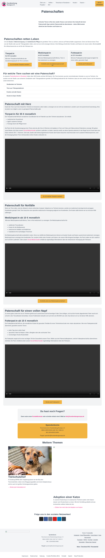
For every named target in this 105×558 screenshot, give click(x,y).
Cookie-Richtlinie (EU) (53, 556)
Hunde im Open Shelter (14, 96)
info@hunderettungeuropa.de (75, 416)
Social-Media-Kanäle (29, 130)
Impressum (25, 556)
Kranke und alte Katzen (14, 92)
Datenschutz (34, 556)
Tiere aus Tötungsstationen (15, 88)
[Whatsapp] (64, 519)
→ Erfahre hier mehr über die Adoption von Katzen (68, 507)
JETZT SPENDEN (99, 3)
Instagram (76, 535)
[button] (77, 2)
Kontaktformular (37, 416)
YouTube (90, 539)
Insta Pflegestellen (85, 535)
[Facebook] (46, 519)
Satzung (42, 556)
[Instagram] (41, 519)
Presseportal (94, 546)
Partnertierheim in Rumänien (18, 76)
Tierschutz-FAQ (85, 546)
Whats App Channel (91, 542)
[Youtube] (55, 519)
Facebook (80, 539)
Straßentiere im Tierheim (14, 84)
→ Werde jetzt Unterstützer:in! (17, 487)
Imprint (70, 556)
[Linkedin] (59, 519)
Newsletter (82, 542)
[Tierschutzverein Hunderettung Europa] (9, 4)
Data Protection (78, 556)
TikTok (85, 539)
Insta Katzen (94, 535)
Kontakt (64, 556)
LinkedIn (95, 539)
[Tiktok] (50, 519)
